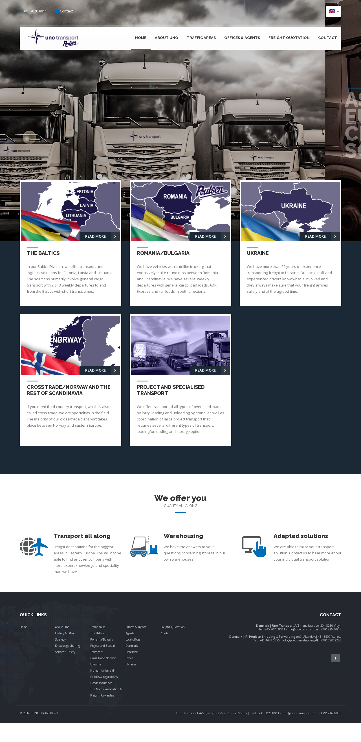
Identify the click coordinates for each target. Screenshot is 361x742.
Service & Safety (65, 652)
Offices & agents (242, 38)
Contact (66, 11)
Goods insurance (101, 683)
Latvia (129, 658)
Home (140, 38)
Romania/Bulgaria (102, 639)
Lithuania (132, 652)
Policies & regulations (104, 677)
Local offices (133, 639)
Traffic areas (201, 38)
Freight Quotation (289, 38)
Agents (130, 633)
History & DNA (64, 633)
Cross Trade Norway (103, 658)
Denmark (132, 646)
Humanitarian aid (102, 670)
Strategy (60, 639)
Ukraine (95, 664)
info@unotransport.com (300, 713)
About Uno (166, 38)
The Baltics (97, 633)
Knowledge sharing (67, 646)
